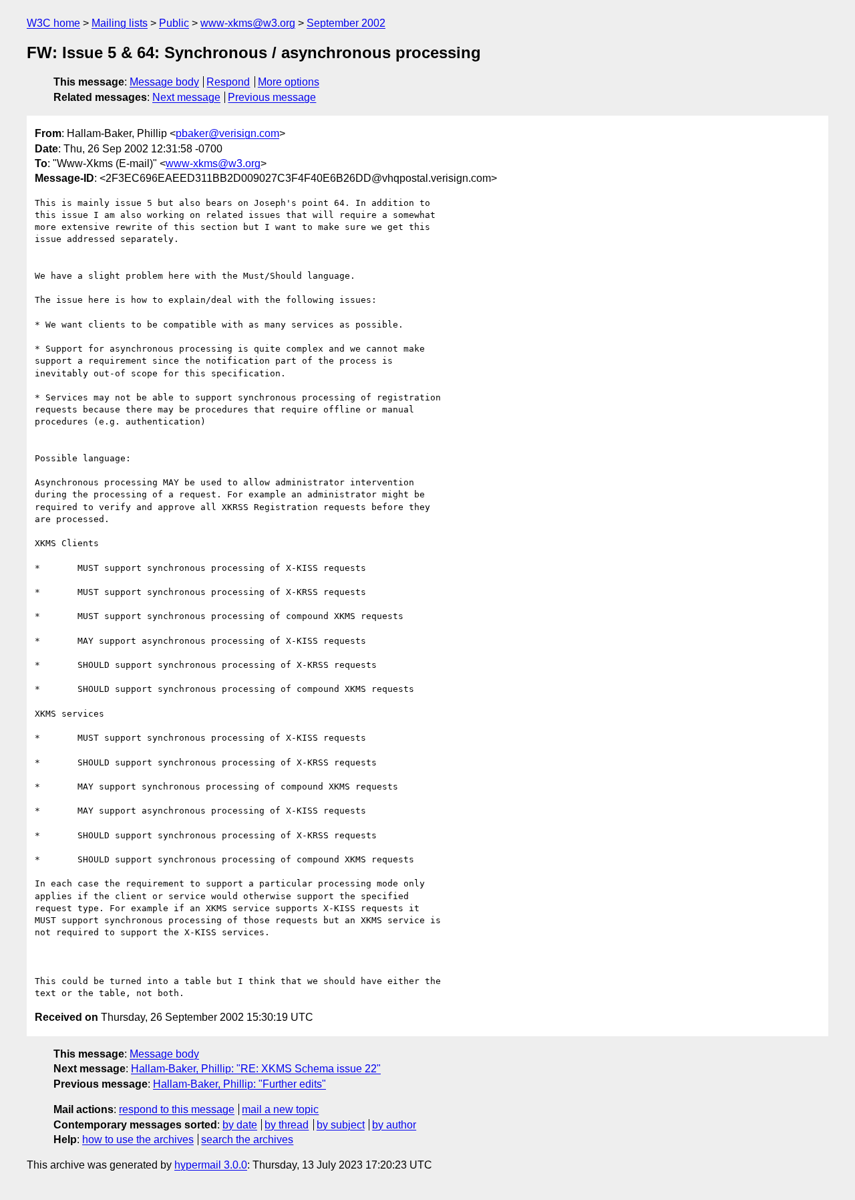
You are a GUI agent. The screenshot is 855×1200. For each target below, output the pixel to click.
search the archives (247, 1139)
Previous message (272, 97)
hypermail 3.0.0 (210, 1165)
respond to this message (176, 1109)
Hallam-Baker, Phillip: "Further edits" (239, 1084)
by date (239, 1124)
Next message (186, 97)
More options (288, 82)
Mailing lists (120, 23)
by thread (287, 1124)
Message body (164, 82)
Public (174, 23)
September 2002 (346, 23)
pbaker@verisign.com (227, 133)
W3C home (53, 23)
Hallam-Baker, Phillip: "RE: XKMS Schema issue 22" (256, 1068)
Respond (228, 82)
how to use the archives (138, 1139)
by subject (341, 1124)
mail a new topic (280, 1109)
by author (394, 1124)
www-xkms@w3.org (247, 23)
